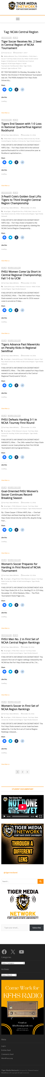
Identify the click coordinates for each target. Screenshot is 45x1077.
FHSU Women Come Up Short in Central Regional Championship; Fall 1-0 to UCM (21, 275)
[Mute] (37, 816)
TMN (19, 68)
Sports (15, 37)
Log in (3, 1046)
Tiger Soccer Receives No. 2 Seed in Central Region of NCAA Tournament (21, 45)
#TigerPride (16, 211)
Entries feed (6, 1050)
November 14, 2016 (29, 355)
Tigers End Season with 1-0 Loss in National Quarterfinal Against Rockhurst (21, 127)
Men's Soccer (6, 37)
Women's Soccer (14, 267)
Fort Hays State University (15, 59)
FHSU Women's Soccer (23, 286)
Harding (11, 433)
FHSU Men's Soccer (10, 139)
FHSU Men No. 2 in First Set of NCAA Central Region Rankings (20, 640)
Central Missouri (9, 286)
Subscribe (37, 927)
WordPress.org (7, 1058)
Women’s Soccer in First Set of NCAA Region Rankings (20, 707)
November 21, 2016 (29, 135)
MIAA (26, 59)
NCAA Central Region (27, 214)
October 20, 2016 (28, 647)
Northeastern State (16, 66)
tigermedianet (12, 68)
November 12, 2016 (29, 427)
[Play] (4, 816)
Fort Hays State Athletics (11, 135)
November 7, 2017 (21, 53)
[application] (22, 807)
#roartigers (7, 211)
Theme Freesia (33, 1070)
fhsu (16, 56)
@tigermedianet (11, 872)
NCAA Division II (11, 61)
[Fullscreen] (40, 816)
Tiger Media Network (33, 141)
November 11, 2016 (29, 502)
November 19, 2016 (29, 208)
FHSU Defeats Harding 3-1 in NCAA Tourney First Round (19, 421)
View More (8, 113)
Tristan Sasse (7, 53)
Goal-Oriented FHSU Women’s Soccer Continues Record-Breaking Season (19, 494)
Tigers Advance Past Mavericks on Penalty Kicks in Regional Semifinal (20, 347)
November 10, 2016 (29, 575)
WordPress (5, 1073)
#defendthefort (9, 56)
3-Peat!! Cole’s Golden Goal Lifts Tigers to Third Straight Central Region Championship (21, 200)
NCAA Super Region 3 (15, 63)
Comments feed (7, 1054)
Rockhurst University (19, 141)
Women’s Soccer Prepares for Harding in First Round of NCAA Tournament (21, 567)
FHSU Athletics (23, 56)
